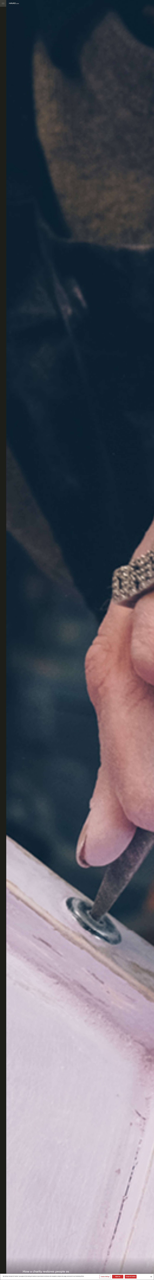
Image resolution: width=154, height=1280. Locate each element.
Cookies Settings (105, 1276)
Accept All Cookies (130, 1276)
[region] (77, 1277)
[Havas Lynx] (14, 3)
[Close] (151, 1277)
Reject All (117, 1276)
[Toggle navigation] (3, 3)
